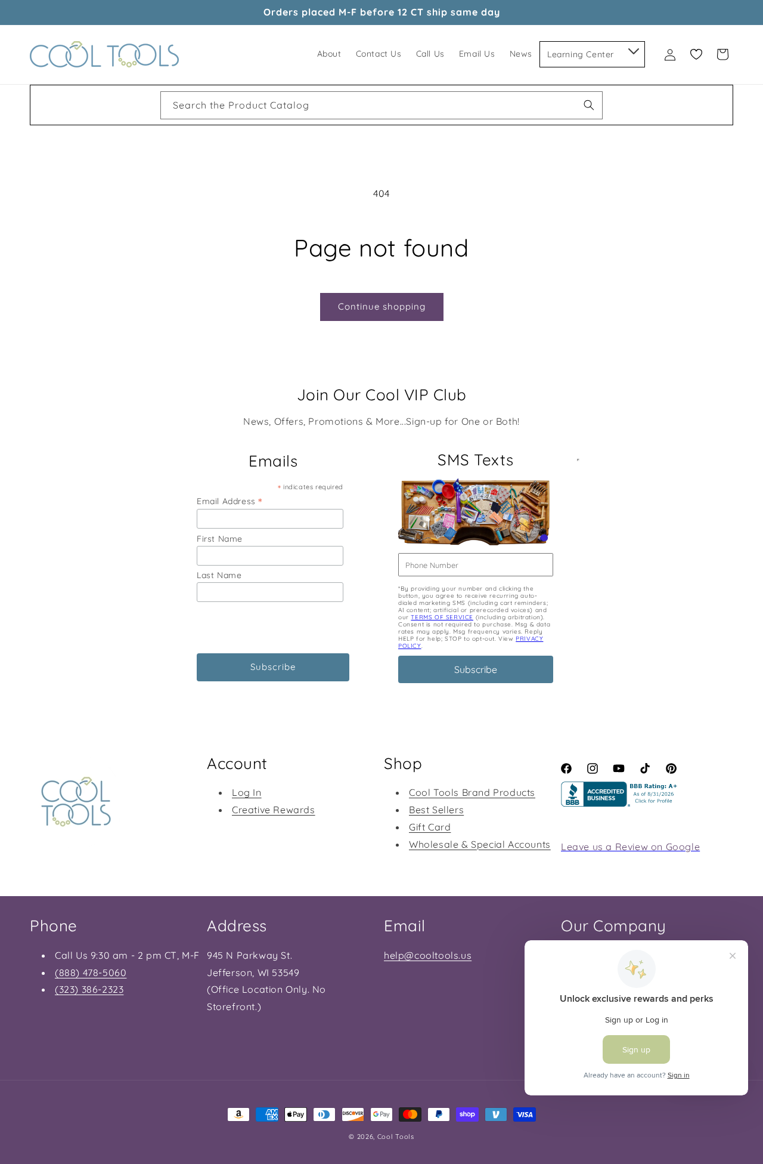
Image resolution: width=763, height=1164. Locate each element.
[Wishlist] (696, 54)
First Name (220, 538)
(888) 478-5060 (90, 972)
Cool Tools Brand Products (472, 792)
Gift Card (430, 827)
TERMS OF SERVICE (442, 617)
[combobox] (381, 105)
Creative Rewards (273, 810)
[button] (632, 49)
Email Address (229, 501)
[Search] (589, 105)
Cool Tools (395, 1136)
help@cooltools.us (428, 955)
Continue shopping (382, 306)
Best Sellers (436, 810)
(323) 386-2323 (89, 989)
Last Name (219, 575)
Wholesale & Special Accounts (480, 844)
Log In (247, 792)
